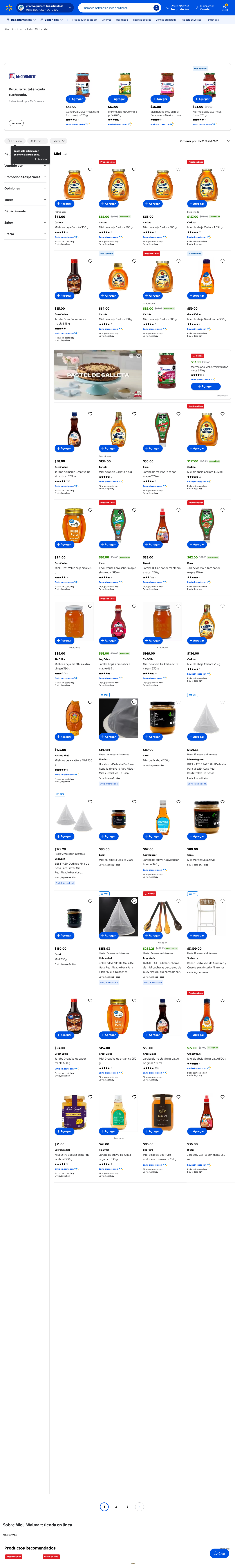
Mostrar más (10, 1534)
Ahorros (106, 19)
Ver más (16, 123)
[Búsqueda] (156, 8)
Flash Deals (122, 19)
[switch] (15, 141)
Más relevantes (208, 141)
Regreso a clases (142, 19)
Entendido (41, 158)
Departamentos (21, 20)
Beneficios (52, 20)
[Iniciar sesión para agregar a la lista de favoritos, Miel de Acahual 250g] (178, 702)
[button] (178, 7)
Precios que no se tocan (84, 19)
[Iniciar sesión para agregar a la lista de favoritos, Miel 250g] (90, 901)
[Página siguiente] (139, 1506)
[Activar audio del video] (138, 356)
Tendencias (212, 19)
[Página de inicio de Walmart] (9, 7)
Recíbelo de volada (191, 19)
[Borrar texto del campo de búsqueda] (148, 7)
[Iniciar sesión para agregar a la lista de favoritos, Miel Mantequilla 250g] (222, 802)
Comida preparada (166, 19)
